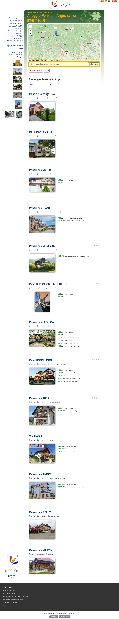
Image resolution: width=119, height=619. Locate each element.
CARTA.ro (7, 587)
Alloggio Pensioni (47, 12)
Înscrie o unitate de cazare (16, 47)
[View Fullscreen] (30, 26)
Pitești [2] (19, 36)
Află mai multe (64, 617)
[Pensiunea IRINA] (42, 424)
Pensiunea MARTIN (40, 550)
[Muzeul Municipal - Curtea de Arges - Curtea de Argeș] (17, 79)
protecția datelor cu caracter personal (16, 597)
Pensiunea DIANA (40, 208)
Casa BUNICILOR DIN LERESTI (48, 284)
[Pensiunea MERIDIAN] (42, 271)
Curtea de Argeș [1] (15, 26)
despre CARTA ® (9, 590)
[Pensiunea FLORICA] (42, 345)
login (4, 606)
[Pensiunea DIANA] (42, 231)
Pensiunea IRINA (39, 398)
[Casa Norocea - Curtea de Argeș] (17, 87)
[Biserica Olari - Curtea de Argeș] (9, 114)
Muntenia (35, 12)
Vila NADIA (35, 436)
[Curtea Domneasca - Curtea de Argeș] (17, 95)
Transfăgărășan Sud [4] (14, 40)
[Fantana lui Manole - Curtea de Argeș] (18, 114)
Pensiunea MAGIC (40, 170)
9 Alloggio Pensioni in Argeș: (45, 79)
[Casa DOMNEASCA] (42, 383)
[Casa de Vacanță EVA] (42, 120)
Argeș (40, 12)
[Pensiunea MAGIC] (42, 191)
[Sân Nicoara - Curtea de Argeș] (17, 71)
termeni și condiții (9, 593)
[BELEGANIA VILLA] (42, 156)
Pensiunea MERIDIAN (42, 246)
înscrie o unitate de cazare (14, 600)
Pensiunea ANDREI (40, 474)
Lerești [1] (18, 28)
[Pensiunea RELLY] (42, 538)
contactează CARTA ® (10, 603)
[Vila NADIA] (42, 462)
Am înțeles (53, 617)
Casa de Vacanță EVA (42, 94)
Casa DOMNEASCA (41, 360)
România (29, 12)
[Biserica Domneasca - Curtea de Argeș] (18, 104)
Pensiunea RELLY (40, 512)
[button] (56, 34)
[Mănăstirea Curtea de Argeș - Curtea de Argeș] (17, 63)
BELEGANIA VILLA (40, 132)
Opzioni (95, 64)
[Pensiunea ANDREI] (42, 498)
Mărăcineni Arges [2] (15, 31)
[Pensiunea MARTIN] (42, 573)
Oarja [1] (19, 33)
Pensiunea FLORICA (41, 322)
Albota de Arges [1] (15, 23)
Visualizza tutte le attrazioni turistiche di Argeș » (15, 54)
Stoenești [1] (18, 38)
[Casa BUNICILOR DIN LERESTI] (42, 311)
